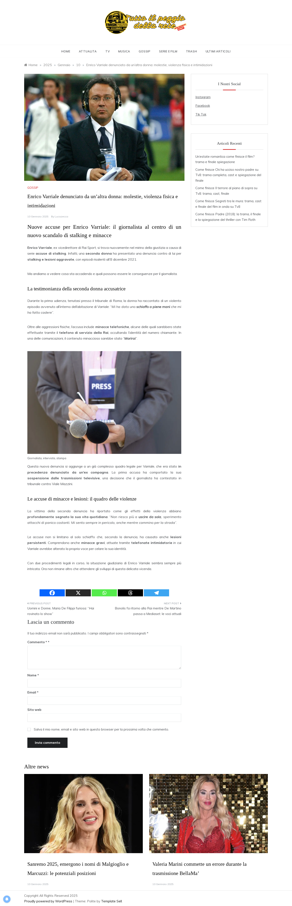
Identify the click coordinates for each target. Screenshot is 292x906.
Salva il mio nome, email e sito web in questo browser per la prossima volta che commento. (101, 729)
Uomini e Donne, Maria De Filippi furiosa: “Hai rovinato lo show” (60, 611)
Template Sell (111, 901)
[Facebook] (52, 592)
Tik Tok (200, 114)
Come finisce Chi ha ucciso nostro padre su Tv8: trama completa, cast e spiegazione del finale (228, 175)
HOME (65, 51)
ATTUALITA (88, 51)
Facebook (202, 106)
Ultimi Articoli (218, 51)
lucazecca (61, 216)
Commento (37, 642)
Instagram (203, 97)
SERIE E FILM (168, 51)
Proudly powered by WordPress (48, 901)
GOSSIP (144, 51)
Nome (33, 675)
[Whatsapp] (104, 592)
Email (32, 692)
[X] (78, 592)
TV (107, 51)
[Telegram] (156, 592)
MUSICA (124, 51)
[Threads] (130, 592)
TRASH (191, 51)
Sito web (34, 710)
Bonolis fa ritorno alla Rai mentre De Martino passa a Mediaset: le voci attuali (148, 611)
